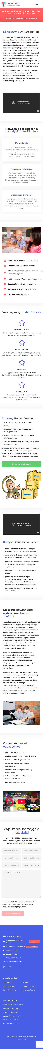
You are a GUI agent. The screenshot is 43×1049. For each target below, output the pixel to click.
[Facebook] (4, 967)
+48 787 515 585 (12, 950)
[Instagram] (9, 967)
